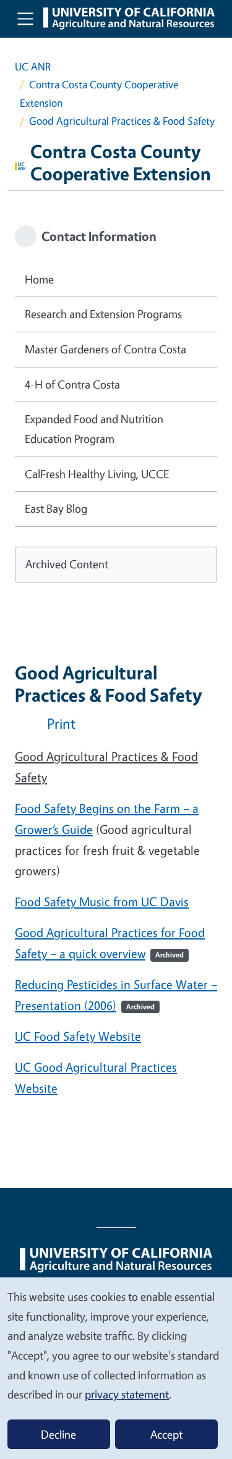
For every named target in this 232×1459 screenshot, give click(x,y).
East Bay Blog (56, 508)
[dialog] (116, 1367)
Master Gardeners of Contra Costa (105, 349)
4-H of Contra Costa (72, 384)
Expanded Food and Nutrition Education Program (94, 428)
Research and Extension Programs (103, 313)
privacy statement (127, 1394)
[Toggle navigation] (25, 19)
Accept (166, 1434)
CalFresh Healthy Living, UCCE (97, 473)
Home (39, 279)
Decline (58, 1434)
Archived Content (66, 564)
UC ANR (33, 66)
